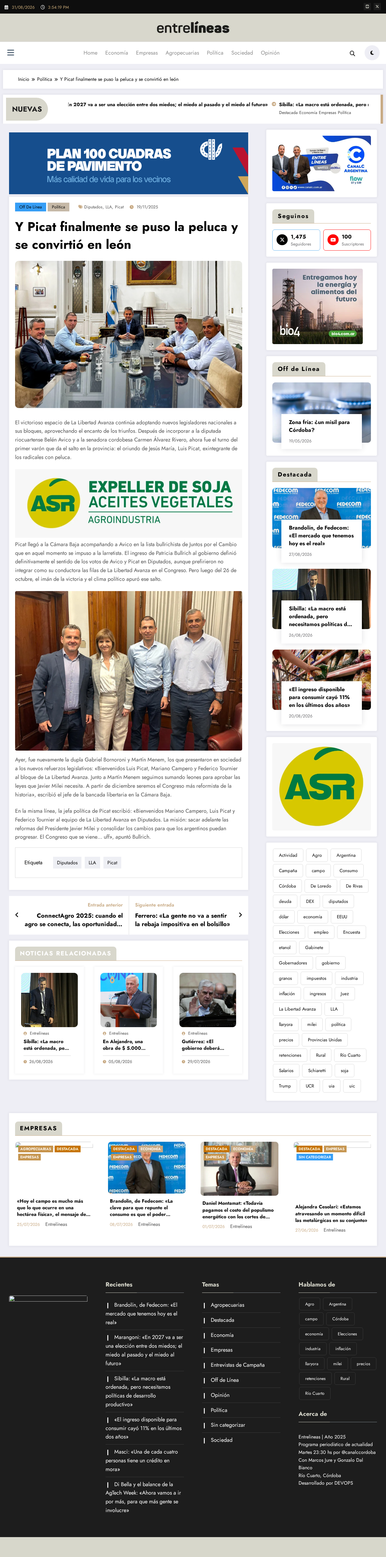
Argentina (346, 855)
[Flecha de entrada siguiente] (240, 915)
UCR (310, 1086)
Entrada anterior (105, 905)
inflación (287, 993)
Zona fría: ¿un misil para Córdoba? (319, 426)
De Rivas (354, 886)
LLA (109, 207)
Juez (345, 993)
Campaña (288, 870)
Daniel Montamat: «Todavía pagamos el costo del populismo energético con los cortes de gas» (52, 1210)
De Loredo (321, 886)
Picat (119, 207)
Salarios (286, 1070)
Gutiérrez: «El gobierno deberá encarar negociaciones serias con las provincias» (205, 1045)
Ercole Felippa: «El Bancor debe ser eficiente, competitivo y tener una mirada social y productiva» (238, 1199)
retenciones (290, 1055)
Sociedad (242, 53)
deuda (285, 901)
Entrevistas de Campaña (238, 1365)
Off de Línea (30, 207)
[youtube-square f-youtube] (367, 6)
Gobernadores (293, 963)
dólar (284, 916)
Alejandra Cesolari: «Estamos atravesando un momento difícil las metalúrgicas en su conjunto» (146, 1214)
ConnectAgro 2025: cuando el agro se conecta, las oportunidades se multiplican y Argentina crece (74, 920)
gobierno (331, 963)
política (338, 1024)
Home (90, 53)
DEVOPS (343, 1482)
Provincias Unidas (325, 1039)
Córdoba (287, 886)
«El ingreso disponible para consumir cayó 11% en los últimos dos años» (319, 697)
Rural (320, 1055)
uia (331, 1086)
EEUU (342, 916)
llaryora (286, 1024)
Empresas (147, 53)
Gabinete (314, 947)
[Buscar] (352, 53)
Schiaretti (317, 1070)
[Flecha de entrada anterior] (17, 915)
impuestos (316, 978)
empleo (321, 932)
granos (285, 978)
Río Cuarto (350, 1055)
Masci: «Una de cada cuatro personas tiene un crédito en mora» (142, 1460)
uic (352, 1086)
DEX (310, 901)
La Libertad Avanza (297, 1009)
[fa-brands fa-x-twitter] (377, 6)
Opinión (270, 53)
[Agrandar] (363, 144)
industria (349, 978)
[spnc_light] (372, 52)
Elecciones (289, 932)
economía (312, 916)
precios (286, 1039)
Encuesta (351, 932)
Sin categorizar (129, 1157)
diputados (93, 207)
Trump (285, 1086)
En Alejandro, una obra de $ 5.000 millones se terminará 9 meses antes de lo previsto (125, 1045)
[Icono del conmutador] (10, 53)
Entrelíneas (39, 1033)
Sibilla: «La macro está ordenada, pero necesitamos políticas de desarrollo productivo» (47, 1045)
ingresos (318, 993)
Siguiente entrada (154, 905)
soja (344, 1070)
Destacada (233, 112)
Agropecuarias (182, 53)
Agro (317, 855)
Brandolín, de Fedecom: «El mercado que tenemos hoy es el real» (321, 535)
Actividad (288, 855)
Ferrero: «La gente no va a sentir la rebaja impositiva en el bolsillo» (182, 920)
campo (318, 870)
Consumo (349, 870)
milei (312, 1024)
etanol (284, 947)
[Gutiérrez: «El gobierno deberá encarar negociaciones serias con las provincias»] (207, 999)
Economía (116, 53)
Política (215, 53)
